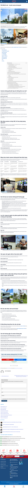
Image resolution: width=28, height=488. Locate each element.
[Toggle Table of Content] (26, 63)
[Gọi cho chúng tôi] (15, 476)
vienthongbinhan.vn (15, 464)
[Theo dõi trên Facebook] (10, 476)
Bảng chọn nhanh (4, 52)
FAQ (2, 59)
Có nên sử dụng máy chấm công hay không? (8, 424)
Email (2, 392)
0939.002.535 (16, 470)
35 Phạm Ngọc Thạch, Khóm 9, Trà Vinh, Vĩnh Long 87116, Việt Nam (14, 468)
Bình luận (2, 382)
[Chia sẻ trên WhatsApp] (10, 365)
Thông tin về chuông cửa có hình (5, 413)
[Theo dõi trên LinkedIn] (10, 477)
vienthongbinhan (8, 7)
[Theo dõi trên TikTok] (13, 476)
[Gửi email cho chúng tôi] (14, 476)
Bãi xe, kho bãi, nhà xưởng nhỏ (12, 66)
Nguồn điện (10, 76)
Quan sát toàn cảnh (11, 80)
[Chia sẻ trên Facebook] (12, 365)
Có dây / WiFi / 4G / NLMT (5, 51)
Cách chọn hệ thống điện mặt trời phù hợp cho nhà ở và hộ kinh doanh (11, 431)
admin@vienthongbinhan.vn (13, 472)
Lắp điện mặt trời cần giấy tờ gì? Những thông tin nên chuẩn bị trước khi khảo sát (13, 429)
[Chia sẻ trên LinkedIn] (17, 365)
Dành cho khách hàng (3, 409)
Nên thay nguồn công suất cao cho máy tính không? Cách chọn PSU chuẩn (12, 422)
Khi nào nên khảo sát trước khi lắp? (12, 82)
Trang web (2, 395)
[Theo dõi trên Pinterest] (17, 476)
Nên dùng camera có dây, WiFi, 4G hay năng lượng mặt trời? (15, 68)
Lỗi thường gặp (4, 53)
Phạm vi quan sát (4, 57)
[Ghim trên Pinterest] (16, 365)
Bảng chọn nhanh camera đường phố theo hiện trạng (14, 72)
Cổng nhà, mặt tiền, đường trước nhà (13, 65)
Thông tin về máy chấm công (4, 416)
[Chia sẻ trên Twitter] (13, 365)
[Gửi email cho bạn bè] (14, 365)
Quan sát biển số (10, 79)
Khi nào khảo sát (4, 58)
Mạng (9, 75)
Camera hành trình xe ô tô (4, 406)
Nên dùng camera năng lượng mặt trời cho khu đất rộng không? (15, 87)
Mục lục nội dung (3, 48)
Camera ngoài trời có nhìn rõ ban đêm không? (14, 85)
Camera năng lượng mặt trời (12, 71)
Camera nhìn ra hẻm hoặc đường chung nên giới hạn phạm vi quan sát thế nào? (17, 81)
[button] (1, 1)
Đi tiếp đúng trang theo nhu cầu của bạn (12, 83)
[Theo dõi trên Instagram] (11, 476)
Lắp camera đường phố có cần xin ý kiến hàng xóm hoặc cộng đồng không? (17, 86)
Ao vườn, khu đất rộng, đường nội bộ (13, 67)
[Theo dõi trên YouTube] (11, 477)
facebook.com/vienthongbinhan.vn (14, 466)
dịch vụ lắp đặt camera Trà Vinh (16, 47)
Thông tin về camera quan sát (4, 412)
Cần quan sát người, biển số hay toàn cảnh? (13, 77)
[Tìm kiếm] (3, 1)
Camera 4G (10, 70)
